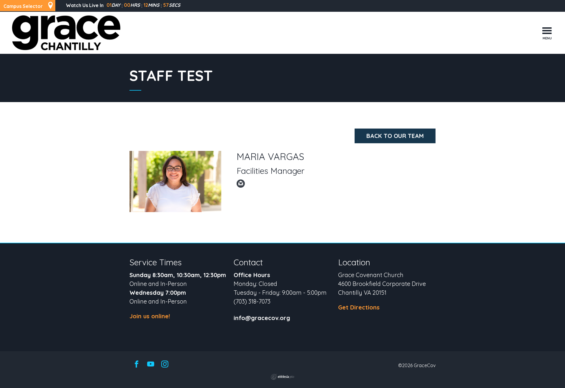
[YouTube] (150, 364)
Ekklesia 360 (282, 377)
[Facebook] (136, 364)
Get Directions (359, 307)
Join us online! (149, 316)
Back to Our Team (395, 135)
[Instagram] (164, 364)
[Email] (241, 183)
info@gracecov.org (262, 318)
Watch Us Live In (85, 5)
